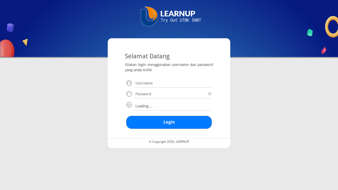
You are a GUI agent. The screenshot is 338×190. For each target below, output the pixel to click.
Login (169, 122)
